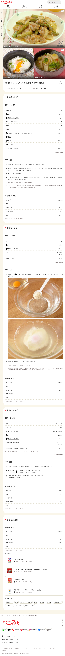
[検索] (49, 2)
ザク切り (14, 466)
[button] (54, 2)
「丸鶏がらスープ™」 (13, 249)
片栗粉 (7, 129)
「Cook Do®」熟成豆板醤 (12, 442)
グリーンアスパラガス (12, 122)
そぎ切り (19, 164)
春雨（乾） (9, 427)
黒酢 (9, 137)
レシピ (8, 615)
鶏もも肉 (8, 110)
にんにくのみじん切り (12, 431)
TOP (2, 615)
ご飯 (7, 252)
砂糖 (9, 141)
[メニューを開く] (62, 2)
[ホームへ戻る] (6, 2)
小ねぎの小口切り (10, 258)
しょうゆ (10, 144)
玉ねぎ (7, 125)
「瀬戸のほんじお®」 (13, 118)
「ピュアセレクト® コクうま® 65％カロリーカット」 (22, 133)
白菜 (7, 424)
